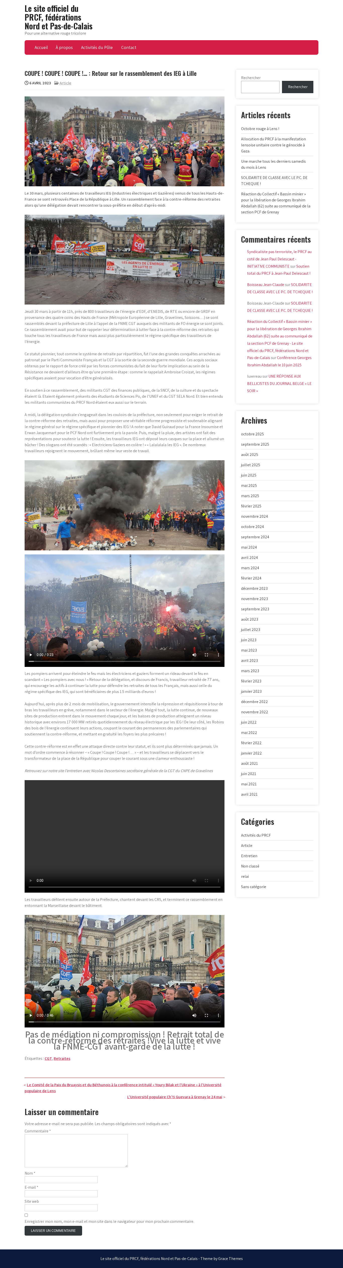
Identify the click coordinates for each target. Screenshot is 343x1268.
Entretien (249, 855)
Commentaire (38, 1131)
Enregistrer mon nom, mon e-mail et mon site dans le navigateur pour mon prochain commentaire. (109, 1221)
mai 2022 (249, 732)
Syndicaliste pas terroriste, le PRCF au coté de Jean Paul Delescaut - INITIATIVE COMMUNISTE (279, 259)
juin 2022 (249, 722)
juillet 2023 (250, 629)
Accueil (41, 47)
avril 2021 (249, 794)
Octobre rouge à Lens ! (260, 128)
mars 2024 (250, 567)
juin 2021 (248, 773)
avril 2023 (249, 660)
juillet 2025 (250, 465)
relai (245, 876)
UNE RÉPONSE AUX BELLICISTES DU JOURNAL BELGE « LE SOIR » (279, 383)
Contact (128, 47)
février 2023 (251, 681)
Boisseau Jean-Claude (265, 284)
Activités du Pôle (97, 47)
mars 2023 (250, 670)
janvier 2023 (251, 691)
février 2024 (251, 578)
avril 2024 (249, 557)
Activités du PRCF (256, 835)
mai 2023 (249, 650)
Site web (32, 1201)
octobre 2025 (252, 434)
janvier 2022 (251, 753)
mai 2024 (249, 547)
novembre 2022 (254, 712)
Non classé (250, 866)
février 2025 (251, 506)
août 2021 (249, 763)
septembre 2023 (255, 609)
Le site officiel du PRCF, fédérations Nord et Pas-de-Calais (58, 17)
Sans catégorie (253, 886)
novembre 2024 (254, 516)
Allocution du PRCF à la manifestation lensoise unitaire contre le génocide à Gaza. (273, 145)
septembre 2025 (255, 444)
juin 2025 (248, 475)
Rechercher (251, 77)
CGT (48, 1058)
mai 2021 (249, 784)
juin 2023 (248, 640)
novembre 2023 (254, 598)
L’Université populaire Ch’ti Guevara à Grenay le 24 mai (174, 1097)
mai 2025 (249, 485)
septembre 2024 (255, 537)
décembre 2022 (254, 701)
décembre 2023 (254, 588)
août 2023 (249, 619)
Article (65, 83)
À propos (64, 47)
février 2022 (251, 742)
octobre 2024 (252, 526)
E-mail (31, 1187)
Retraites (62, 1058)
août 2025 (249, 454)
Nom (30, 1173)
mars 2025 (250, 495)
